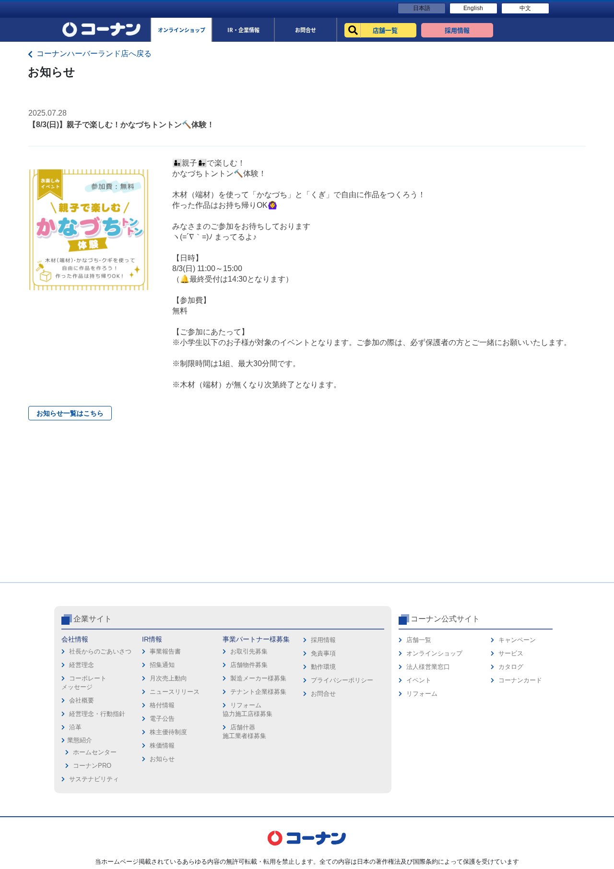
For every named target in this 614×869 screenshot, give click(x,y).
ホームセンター (95, 752)
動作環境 (323, 666)
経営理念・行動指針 (97, 713)
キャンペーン (517, 639)
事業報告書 (165, 651)
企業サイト (92, 619)
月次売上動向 (168, 678)
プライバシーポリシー (342, 680)
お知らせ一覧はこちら (70, 413)
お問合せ (323, 693)
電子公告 (162, 718)
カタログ (510, 666)
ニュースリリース (175, 691)
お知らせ (162, 758)
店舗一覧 (418, 639)
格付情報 (162, 705)
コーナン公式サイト (445, 619)
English (473, 8)
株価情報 (162, 745)
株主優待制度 (168, 732)
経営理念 (81, 664)
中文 (525, 8)
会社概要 (81, 700)
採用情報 (323, 639)
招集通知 (162, 664)
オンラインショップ (434, 653)
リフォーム (421, 693)
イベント (418, 680)
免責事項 (323, 653)
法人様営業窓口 (428, 666)
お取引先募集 (249, 651)
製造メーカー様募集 (258, 678)
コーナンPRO (92, 765)
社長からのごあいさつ (100, 651)
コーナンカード (520, 680)
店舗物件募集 (249, 664)
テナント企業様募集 (258, 691)
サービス (510, 653)
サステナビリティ (94, 779)
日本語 (421, 8)
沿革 (75, 727)
